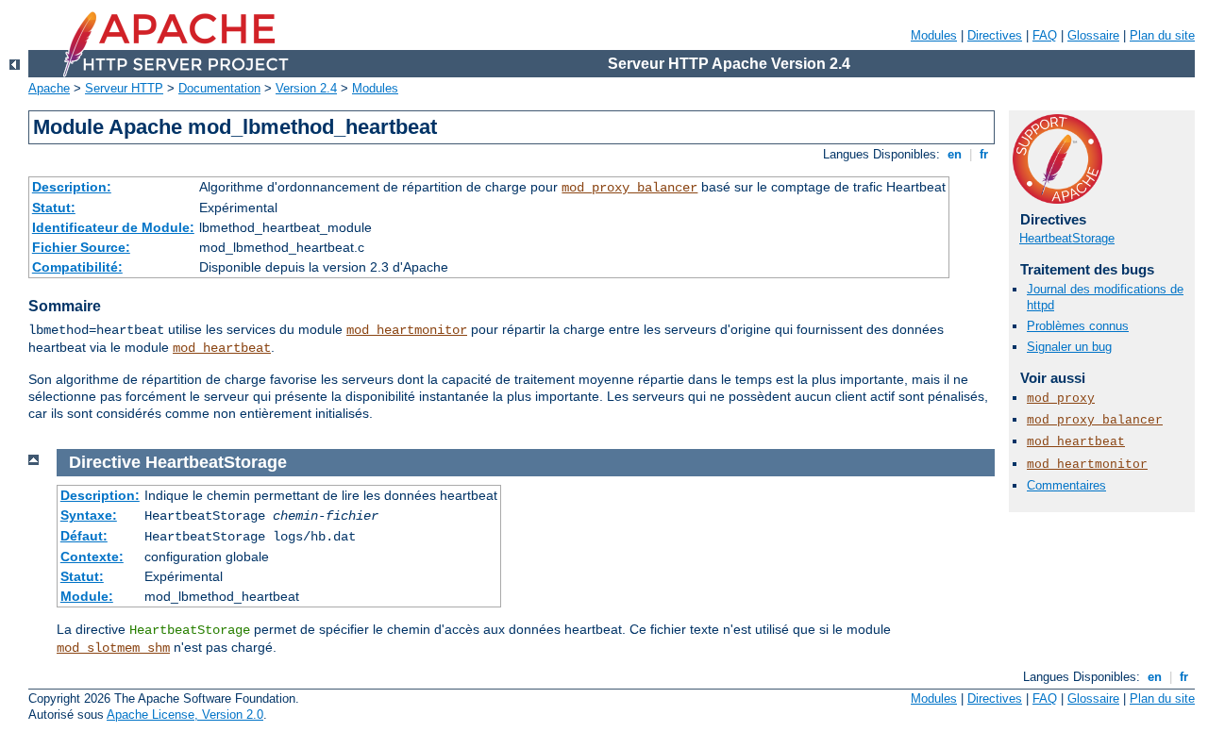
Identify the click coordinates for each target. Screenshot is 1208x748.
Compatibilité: (77, 266)
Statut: (54, 207)
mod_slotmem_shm (113, 648)
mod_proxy (1061, 398)
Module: (86, 596)
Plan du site (1162, 35)
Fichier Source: (81, 247)
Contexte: (92, 556)
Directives (994, 35)
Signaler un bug (1069, 347)
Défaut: (84, 535)
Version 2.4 (306, 88)
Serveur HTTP (124, 88)
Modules (934, 35)
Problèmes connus (1078, 326)
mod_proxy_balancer (629, 187)
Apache (49, 88)
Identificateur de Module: (113, 227)
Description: (71, 186)
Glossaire (1093, 35)
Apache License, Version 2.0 (185, 714)
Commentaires (1066, 485)
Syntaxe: (88, 515)
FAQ (1044, 35)
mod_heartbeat (222, 348)
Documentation (219, 88)
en (954, 154)
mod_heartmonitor (406, 330)
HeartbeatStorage (1067, 238)
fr (984, 154)
